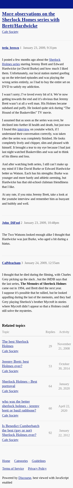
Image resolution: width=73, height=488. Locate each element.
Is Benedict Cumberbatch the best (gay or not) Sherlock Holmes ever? (20, 430)
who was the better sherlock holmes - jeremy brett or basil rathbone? (20, 405)
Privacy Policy (37, 468)
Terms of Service (13, 468)
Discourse (24, 478)
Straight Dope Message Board (21, 4)
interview (23, 129)
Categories (21, 461)
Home (6, 461)
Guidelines (39, 461)
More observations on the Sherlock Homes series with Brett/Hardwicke (30, 19)
